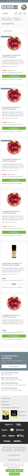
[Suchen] (16, 13)
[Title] (5, 415)
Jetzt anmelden (14, 366)
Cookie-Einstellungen (14, 455)
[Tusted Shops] (24, 7)
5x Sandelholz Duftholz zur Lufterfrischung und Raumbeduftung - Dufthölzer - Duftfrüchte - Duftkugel (12, 212)
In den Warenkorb (14, 76)
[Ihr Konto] (20, 13)
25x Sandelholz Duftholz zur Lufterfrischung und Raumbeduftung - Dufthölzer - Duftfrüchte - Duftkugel (12, 108)
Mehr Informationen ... (14, 467)
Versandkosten (8, 449)
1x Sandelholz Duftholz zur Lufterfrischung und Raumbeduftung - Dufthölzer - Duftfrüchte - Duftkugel (12, 316)
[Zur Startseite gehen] (9, 7)
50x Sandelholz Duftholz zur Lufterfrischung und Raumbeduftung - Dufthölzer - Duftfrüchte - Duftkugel (12, 56)
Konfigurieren (10, 470)
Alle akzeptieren (14, 474)
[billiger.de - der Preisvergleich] (22, 415)
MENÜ (6, 13)
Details (14, 284)
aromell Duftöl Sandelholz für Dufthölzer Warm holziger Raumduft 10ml (12, 264)
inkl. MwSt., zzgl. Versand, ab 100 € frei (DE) (12, 72)
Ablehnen (19, 470)
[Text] (14, 415)
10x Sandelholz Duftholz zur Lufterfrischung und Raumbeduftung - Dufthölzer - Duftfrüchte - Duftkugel (12, 160)
